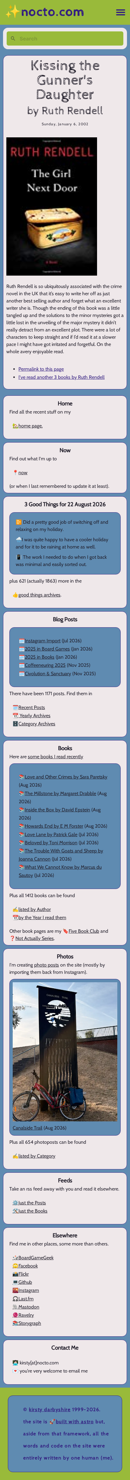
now (23, 472)
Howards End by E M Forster (54, 826)
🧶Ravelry (23, 1315)
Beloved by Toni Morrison (51, 842)
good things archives (39, 595)
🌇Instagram (25, 1290)
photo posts (46, 965)
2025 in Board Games (47, 649)
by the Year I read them (42, 917)
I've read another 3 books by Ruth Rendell (61, 377)
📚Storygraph (26, 1323)
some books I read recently (55, 756)
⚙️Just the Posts (29, 1203)
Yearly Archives (34, 715)
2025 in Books (39, 657)
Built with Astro (75, 1421)
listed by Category (36, 1156)
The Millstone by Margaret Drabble (60, 793)
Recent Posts (31, 707)
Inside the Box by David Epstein (57, 810)
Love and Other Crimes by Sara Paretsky (66, 777)
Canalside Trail (27, 1128)
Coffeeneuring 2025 (45, 665)
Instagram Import (42, 641)
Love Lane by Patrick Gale (51, 834)
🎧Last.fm (23, 1299)
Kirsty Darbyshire (49, 1409)
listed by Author (34, 909)
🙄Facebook (25, 1266)
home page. (30, 426)
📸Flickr (20, 1274)
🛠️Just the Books (29, 1211)
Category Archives (36, 724)
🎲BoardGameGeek (33, 1258)
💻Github (22, 1282)
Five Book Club (84, 931)
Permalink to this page (41, 369)
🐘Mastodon (25, 1307)
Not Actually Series (34, 938)
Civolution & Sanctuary (48, 673)
